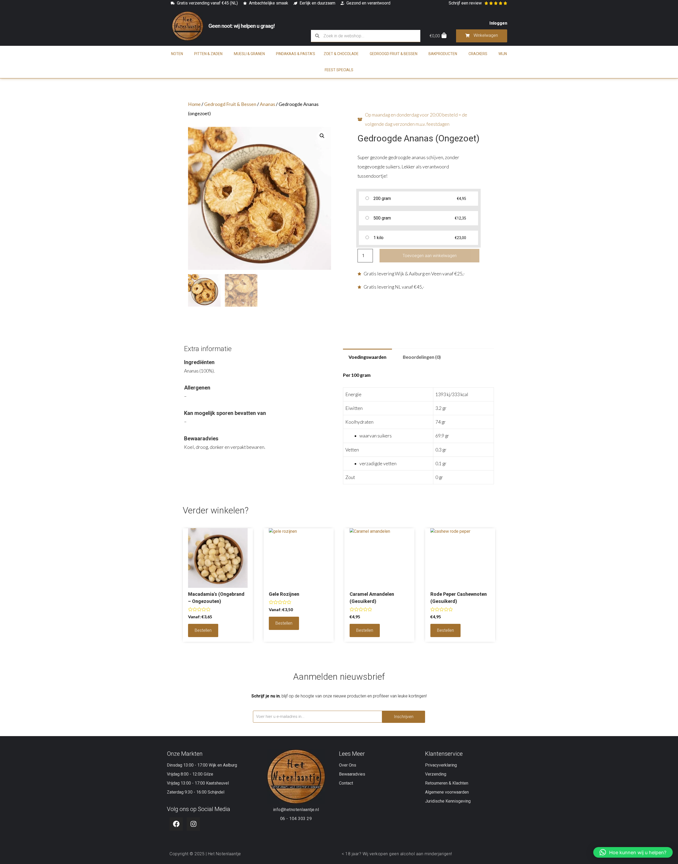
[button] (322, 136)
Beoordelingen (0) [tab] (422, 357)
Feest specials (339, 70)
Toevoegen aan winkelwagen (430, 255)
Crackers (478, 54)
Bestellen (203, 630)
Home (194, 104)
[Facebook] (176, 824)
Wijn (502, 54)
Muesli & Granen (249, 54)
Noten (177, 54)
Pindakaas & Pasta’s (295, 54)
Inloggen (498, 23)
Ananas (267, 104)
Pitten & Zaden (208, 54)
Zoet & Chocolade (341, 54)
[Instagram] (193, 824)
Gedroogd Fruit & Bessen (393, 54)
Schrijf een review (465, 3)
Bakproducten (443, 54)
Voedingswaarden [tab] (367, 357)
